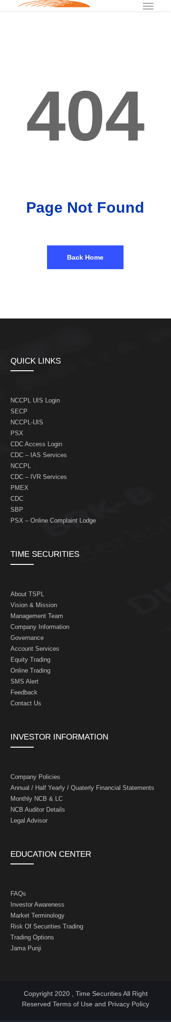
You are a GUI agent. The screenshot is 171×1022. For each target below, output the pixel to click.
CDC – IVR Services (38, 477)
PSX (16, 433)
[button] (148, 5)
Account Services (34, 649)
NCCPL (20, 466)
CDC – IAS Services (38, 455)
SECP (19, 411)
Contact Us (25, 703)
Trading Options (32, 937)
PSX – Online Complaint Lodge (53, 520)
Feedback (24, 692)
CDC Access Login (36, 444)
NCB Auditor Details (37, 809)
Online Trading (30, 670)
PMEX (19, 488)
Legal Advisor (29, 820)
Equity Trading (30, 659)
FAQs (18, 894)
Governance (27, 638)
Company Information (39, 627)
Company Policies (35, 777)
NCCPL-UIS (26, 422)
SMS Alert (24, 681)
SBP (16, 509)
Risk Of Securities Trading (46, 926)
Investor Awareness (37, 904)
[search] (129, 5)
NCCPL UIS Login (35, 400)
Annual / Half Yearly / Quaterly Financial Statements (82, 788)
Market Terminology (37, 915)
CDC (16, 499)
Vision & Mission (33, 605)
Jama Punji (25, 948)
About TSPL (27, 594)
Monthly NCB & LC (36, 799)
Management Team (36, 616)
